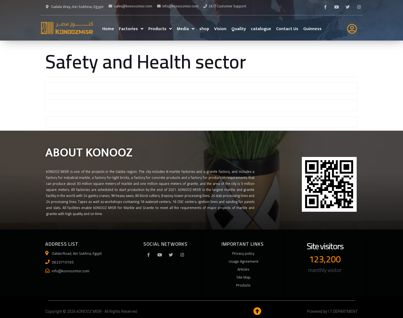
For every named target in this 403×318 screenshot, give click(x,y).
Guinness (312, 29)
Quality (238, 29)
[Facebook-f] (325, 7)
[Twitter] (348, 7)
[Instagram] (182, 255)
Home (108, 29)
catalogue (261, 29)
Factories (128, 29)
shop (204, 29)
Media (183, 29)
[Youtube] (336, 7)
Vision (220, 29)
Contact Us (287, 29)
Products (157, 29)
